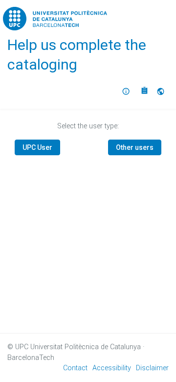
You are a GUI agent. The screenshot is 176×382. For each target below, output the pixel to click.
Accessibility (111, 368)
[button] (161, 91)
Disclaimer (152, 368)
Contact (75, 368)
